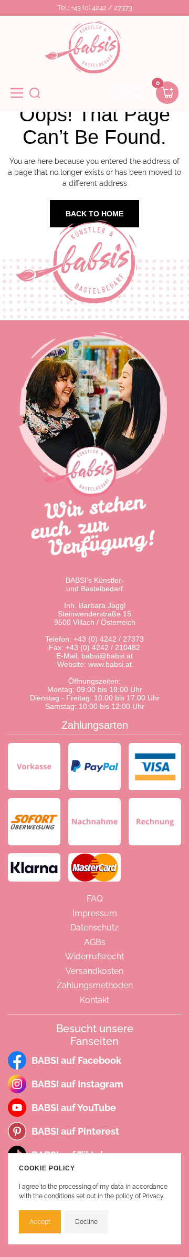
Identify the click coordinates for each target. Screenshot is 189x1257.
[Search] (34, 93)
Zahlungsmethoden (95, 985)
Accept (39, 1221)
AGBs (95, 942)
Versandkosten (94, 971)
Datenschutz (94, 928)
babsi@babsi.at (107, 656)
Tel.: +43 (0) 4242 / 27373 (94, 8)
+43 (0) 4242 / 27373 (109, 639)
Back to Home (94, 214)
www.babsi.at (110, 664)
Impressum (94, 913)
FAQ (95, 899)
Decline (86, 1221)
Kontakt (94, 1000)
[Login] (118, 93)
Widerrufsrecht (94, 956)
